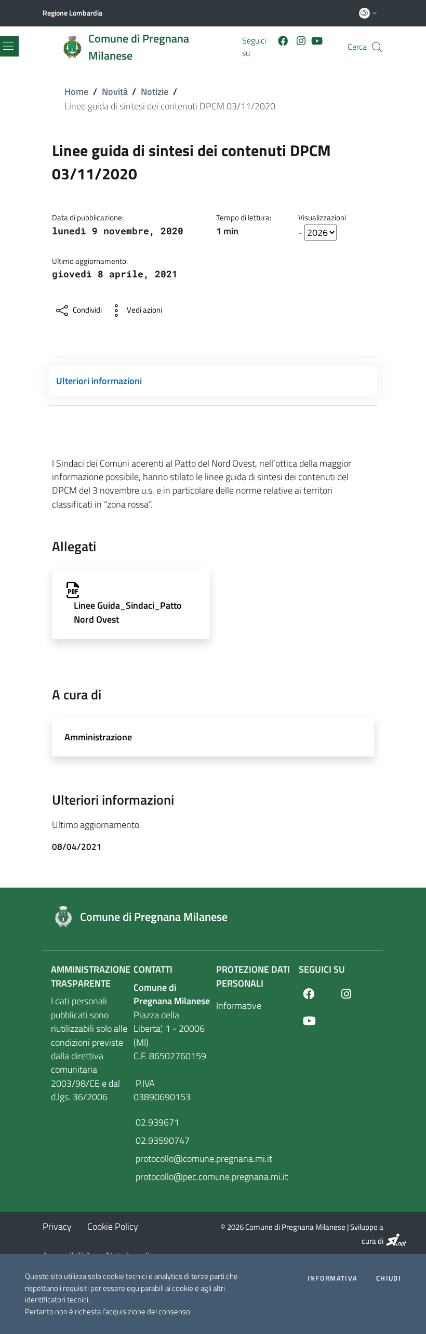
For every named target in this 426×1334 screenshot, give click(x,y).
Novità (115, 92)
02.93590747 (162, 1140)
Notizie (154, 92)
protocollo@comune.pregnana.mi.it (172, 1159)
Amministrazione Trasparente (90, 976)
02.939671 (156, 1122)
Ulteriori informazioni (99, 381)
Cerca (357, 47)
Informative (238, 1006)
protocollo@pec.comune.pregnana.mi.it (172, 1177)
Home (76, 92)
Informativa (332, 1278)
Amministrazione (98, 737)
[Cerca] (377, 47)
